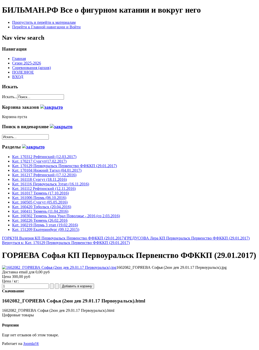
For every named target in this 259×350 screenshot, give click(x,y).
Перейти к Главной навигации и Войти (46, 27)
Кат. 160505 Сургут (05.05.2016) (40, 202)
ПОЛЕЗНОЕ (23, 72)
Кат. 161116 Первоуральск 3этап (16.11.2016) (50, 184)
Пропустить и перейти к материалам (44, 22)
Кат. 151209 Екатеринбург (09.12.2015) (45, 229)
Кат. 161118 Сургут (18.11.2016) (39, 179)
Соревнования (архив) (31, 67)
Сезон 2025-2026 (26, 63)
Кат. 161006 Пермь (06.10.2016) (39, 197)
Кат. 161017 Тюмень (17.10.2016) (40, 193)
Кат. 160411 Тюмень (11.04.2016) (40, 211)
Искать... (9, 97)
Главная (19, 58)
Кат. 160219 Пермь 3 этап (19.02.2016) (45, 225)
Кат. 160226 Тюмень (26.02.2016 (40, 220)
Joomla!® (31, 343)
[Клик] (51, 107)
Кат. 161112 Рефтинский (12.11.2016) (44, 188)
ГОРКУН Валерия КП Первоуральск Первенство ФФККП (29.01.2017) (63, 238)
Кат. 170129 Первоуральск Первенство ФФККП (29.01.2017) (64, 166)
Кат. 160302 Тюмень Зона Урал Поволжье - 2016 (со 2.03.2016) (66, 216)
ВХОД (17, 77)
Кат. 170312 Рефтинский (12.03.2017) (44, 157)
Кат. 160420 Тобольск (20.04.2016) (41, 207)
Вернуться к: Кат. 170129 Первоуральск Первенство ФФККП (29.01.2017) (66, 242)
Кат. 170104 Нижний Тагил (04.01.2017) (46, 170)
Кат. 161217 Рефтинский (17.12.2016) (44, 175)
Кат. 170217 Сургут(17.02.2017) (39, 161)
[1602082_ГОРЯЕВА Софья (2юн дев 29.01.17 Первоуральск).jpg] (59, 267)
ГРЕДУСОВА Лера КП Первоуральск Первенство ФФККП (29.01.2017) (187, 238)
